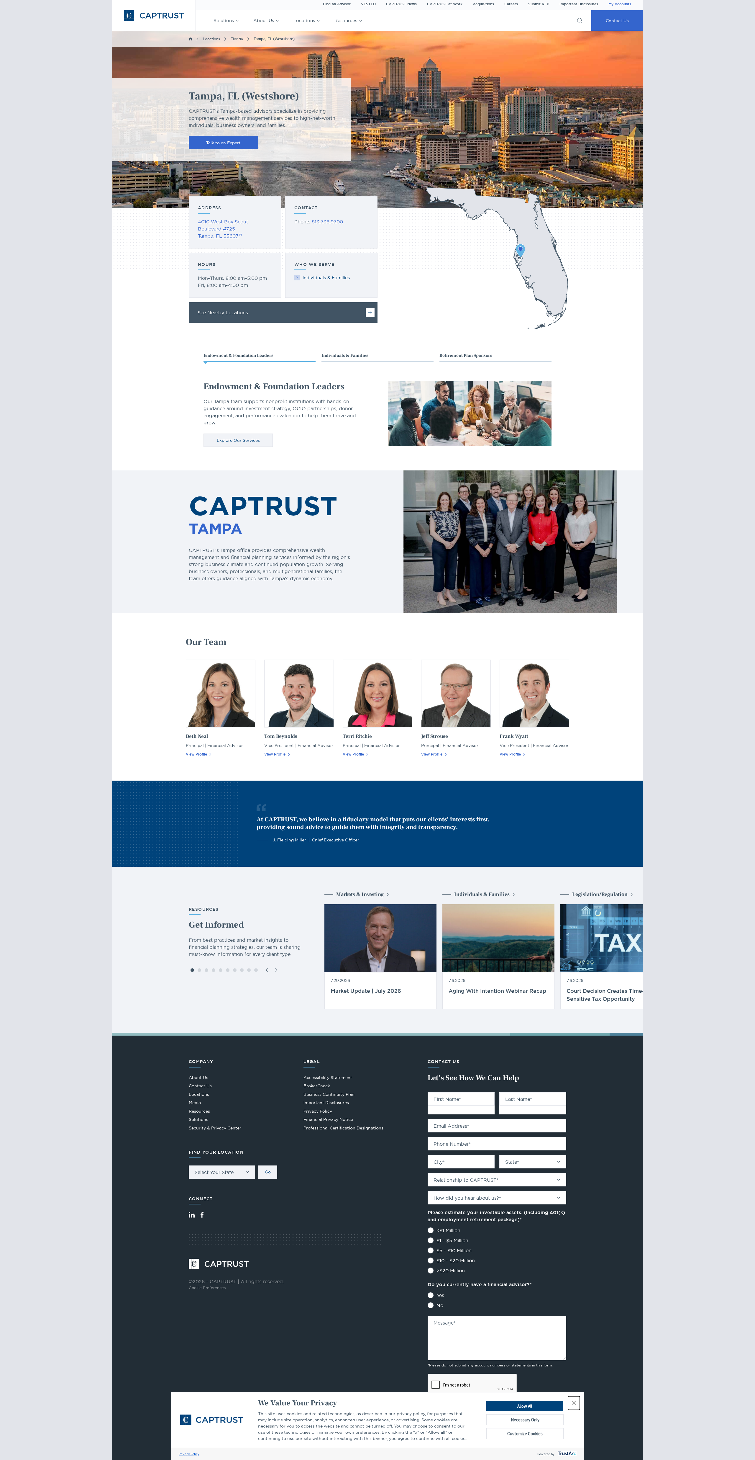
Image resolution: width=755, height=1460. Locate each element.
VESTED (368, 4)
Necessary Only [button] (525, 1420)
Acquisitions (483, 4)
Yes (440, 1295)
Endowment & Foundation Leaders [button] (238, 355)
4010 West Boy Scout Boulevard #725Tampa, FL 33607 (223, 229)
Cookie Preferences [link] (207, 1287)
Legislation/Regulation (600, 894)
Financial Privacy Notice (328, 1119)
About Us (263, 20)
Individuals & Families (326, 277)
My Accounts (619, 4)
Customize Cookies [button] (525, 1433)
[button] (574, 1403)
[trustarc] (566, 1454)
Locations (304, 20)
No (439, 1305)
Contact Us (617, 20)
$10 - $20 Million (455, 1260)
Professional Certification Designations (343, 1128)
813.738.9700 (327, 222)
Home (190, 39)
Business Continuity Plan (328, 1094)
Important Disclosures (578, 4)
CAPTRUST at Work (444, 4)
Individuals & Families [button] (344, 355)
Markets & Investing (360, 894)
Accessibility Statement (327, 1077)
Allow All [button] (524, 1406)
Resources (345, 20)
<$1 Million (448, 1230)
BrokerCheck (316, 1086)
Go (268, 1172)
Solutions (224, 20)
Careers (511, 4)
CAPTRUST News (401, 4)
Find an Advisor (337, 4)
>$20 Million (450, 1270)
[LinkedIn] (192, 1215)
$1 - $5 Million (452, 1240)
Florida (237, 39)
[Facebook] (202, 1215)
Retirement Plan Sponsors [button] (465, 355)
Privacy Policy (189, 1454)
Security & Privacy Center (215, 1128)
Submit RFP (538, 4)
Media (195, 1102)
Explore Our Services (238, 440)
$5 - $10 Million (454, 1250)
